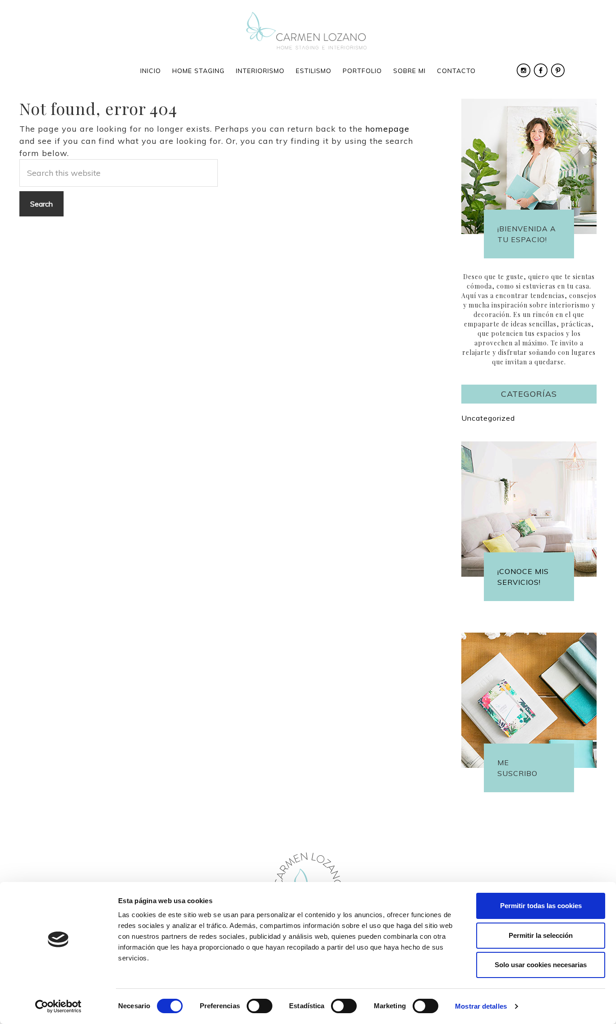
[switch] (259, 1006)
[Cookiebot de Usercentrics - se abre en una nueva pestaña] (58, 1006)
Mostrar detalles (481, 1006)
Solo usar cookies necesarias (541, 965)
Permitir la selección (541, 935)
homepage (387, 129)
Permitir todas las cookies (541, 905)
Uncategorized (488, 417)
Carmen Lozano (308, 31)
